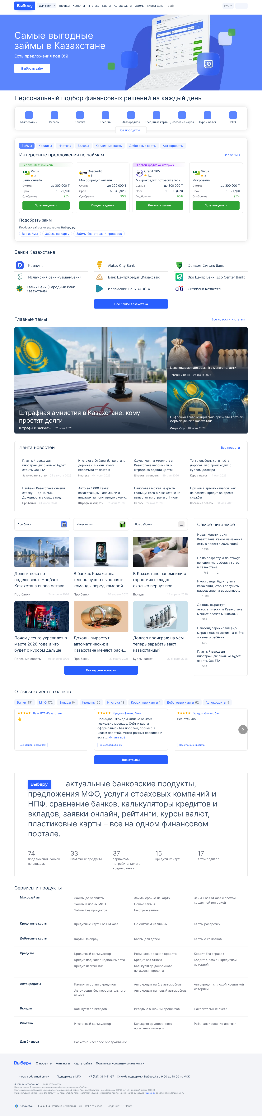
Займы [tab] (27, 146)
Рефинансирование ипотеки (215, 1024)
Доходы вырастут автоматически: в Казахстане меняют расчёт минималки (219, 609)
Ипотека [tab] (64, 146)
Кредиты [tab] (45, 146)
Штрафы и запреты (35, 428)
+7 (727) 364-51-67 (101, 1076)
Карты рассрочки (207, 924)
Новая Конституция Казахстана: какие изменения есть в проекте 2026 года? (219, 539)
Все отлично (186, 719)
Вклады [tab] (83, 146)
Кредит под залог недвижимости (99, 960)
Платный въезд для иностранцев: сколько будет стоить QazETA (47, 468)
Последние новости (101, 670)
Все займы (30, 234)
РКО (233, 122)
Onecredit (95, 171)
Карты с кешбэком (208, 939)
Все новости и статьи (228, 319)
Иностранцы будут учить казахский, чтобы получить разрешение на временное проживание (218, 586)
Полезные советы (201, 503)
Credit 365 (152, 171)
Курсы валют (156, 5)
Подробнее (150, 1093)
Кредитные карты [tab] (109, 146)
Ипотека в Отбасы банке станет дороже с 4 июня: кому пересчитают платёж (103, 468)
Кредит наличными (88, 966)
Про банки (29, 503)
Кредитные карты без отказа (96, 924)
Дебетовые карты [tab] (142, 146)
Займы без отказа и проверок (99, 234)
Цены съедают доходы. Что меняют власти (207, 353)
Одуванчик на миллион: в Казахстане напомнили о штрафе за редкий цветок (159, 468)
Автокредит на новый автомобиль (160, 990)
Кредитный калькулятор (92, 954)
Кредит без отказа (148, 960)
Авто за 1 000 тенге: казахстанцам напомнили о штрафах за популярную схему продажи (103, 496)
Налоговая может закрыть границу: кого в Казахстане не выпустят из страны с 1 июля (159, 496)
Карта (78, 1063)
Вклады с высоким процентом (157, 1009)
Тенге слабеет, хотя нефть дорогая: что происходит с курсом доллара (215, 468)
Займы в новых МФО (90, 904)
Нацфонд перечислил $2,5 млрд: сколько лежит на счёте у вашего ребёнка (220, 632)
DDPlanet (126, 1106)
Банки (24, 702)
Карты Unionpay (86, 939)
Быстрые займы (146, 910)
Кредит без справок (209, 954)
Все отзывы (131, 760)
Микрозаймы (29, 122)
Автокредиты (123, 5)
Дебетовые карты (182, 122)
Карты (106, 5)
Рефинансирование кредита (155, 954)
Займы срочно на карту (152, 898)
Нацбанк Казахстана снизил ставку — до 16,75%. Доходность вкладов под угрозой (47, 496)
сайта (87, 1063)
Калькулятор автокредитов (95, 984)
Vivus (35, 171)
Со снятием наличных (150, 924)
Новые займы (144, 904)
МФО (46, 702)
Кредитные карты (156, 122)
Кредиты (79, 5)
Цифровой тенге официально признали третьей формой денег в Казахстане (207, 407)
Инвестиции (84, 524)
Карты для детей (147, 939)
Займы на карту (57, 234)
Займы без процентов (90, 910)
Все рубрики (143, 524)
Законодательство (34, 475)
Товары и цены (180, 374)
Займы (139, 5)
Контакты (62, 1063)
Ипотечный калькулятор (92, 1024)
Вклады (64, 5)
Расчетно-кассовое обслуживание (100, 1042)
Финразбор (177, 428)
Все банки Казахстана (131, 304)
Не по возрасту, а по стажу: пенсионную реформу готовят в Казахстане (220, 562)
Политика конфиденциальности (120, 1063)
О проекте (44, 1063)
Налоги (138, 503)
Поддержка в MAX (69, 1076)
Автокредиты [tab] (173, 146)
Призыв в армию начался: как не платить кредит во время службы (215, 496)
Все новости (230, 447)
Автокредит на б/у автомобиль (158, 984)
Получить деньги (46, 205)
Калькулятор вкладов (90, 1009)
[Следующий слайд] (243, 729)
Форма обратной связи (34, 1076)
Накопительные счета (210, 1009)
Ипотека (93, 5)
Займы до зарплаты (89, 898)
